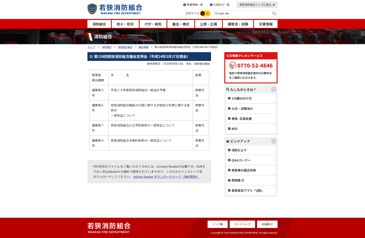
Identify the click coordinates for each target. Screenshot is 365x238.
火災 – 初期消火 (242, 108)
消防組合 (99, 23)
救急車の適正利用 (244, 170)
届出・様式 (180, 23)
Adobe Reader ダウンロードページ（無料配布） (166, 176)
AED (234, 128)
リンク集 (217, 224)
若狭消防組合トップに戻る (255, 4)
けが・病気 (153, 23)
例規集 (236, 180)
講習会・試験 (238, 23)
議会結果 (143, 47)
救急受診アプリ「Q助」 (248, 190)
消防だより (239, 150)
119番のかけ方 (242, 98)
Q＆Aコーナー (241, 160)
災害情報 (266, 23)
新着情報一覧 (195, 4)
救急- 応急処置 (242, 118)
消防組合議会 (125, 47)
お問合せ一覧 (221, 4)
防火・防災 (125, 23)
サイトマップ (242, 224)
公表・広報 (208, 23)
